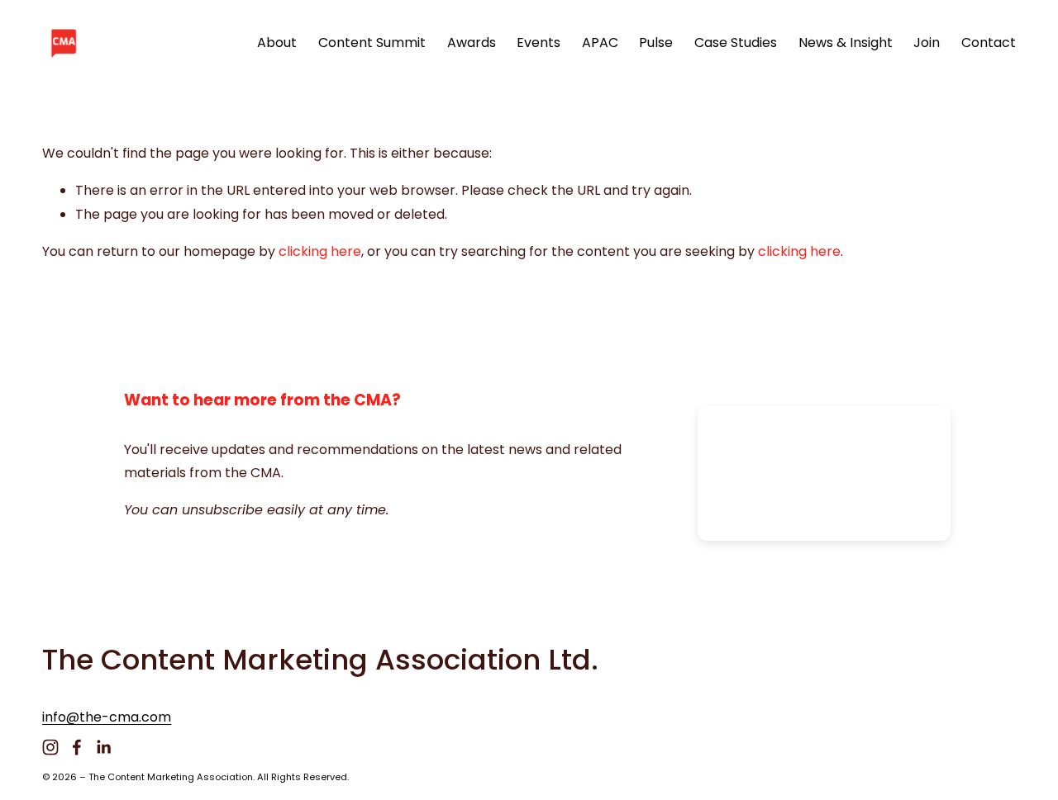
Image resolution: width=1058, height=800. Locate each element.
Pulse (656, 42)
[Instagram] (50, 747)
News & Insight (845, 42)
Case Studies (735, 42)
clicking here (320, 251)
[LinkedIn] (103, 747)
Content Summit (372, 42)
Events (538, 42)
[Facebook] (77, 747)
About (277, 42)
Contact (988, 42)
